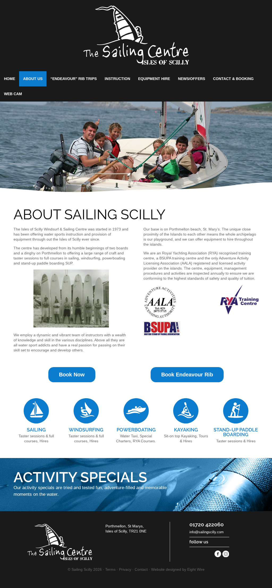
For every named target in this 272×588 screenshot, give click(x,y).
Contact (141, 569)
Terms (110, 569)
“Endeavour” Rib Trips (73, 79)
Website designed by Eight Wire (178, 569)
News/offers (191, 79)
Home (9, 79)
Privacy (125, 569)
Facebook (217, 554)
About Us (32, 79)
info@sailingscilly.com (206, 532)
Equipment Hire (154, 79)
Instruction (117, 79)
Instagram (225, 554)
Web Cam (13, 94)
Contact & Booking (233, 79)
